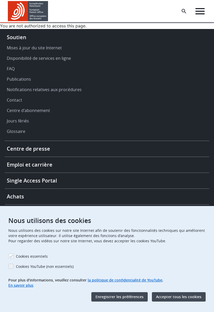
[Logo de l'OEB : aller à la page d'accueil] (28, 11)
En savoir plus (20, 285)
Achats (15, 196)
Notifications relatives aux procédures (44, 89)
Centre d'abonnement (28, 110)
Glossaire (16, 131)
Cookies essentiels (32, 256)
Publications (19, 79)
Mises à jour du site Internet (34, 48)
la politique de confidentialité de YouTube (125, 280)
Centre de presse (28, 148)
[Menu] (200, 11)
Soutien (16, 37)
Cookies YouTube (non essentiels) (45, 266)
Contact (14, 100)
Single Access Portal (32, 180)
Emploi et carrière (29, 164)
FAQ (11, 69)
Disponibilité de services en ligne (39, 58)
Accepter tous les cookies (178, 296)
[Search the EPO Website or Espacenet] (184, 11)
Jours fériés (18, 121)
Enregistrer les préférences (120, 296)
